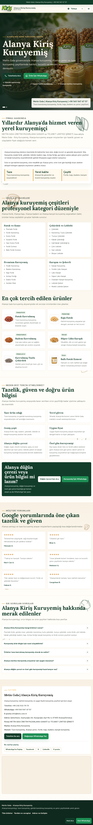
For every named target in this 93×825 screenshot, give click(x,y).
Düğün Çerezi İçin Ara (49, 479)
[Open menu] (88, 8)
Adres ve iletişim (39, 813)
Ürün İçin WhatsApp (38, 76)
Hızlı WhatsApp (83, 821)
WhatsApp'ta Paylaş (14, 749)
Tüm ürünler (7, 813)
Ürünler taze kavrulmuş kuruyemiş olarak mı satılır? (46, 652)
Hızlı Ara (70, 821)
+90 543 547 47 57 (60, 2)
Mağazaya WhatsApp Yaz (35, 736)
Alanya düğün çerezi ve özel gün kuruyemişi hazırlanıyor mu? (46, 669)
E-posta (56, 749)
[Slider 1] (3, 107)
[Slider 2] (5, 107)
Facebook (30, 749)
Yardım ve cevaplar (22, 813)
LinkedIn (46, 749)
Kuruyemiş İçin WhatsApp (75, 479)
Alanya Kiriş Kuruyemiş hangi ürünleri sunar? (46, 628)
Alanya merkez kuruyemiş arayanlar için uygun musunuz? (46, 661)
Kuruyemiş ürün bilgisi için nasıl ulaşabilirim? (46, 643)
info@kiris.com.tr (19, 713)
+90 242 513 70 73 (20, 705)
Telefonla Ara (14, 76)
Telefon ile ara (12, 736)
